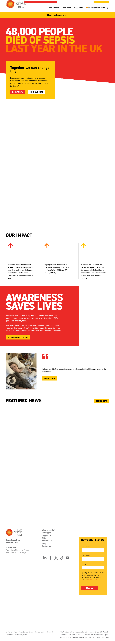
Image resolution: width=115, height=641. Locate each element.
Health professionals (96, 8)
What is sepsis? (48, 530)
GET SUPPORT (48, 160)
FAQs (44, 538)
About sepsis (54, 8)
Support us (78, 8)
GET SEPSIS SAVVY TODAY (18, 337)
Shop (44, 543)
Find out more (36, 92)
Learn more (67, 217)
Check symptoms (15, 159)
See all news (101, 401)
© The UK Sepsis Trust (14, 632)
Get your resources (88, 154)
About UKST (47, 540)
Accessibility (28, 632)
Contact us (46, 546)
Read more (72, 472)
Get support (66, 8)
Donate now (17, 92)
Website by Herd (21, 634)
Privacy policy (40, 632)
